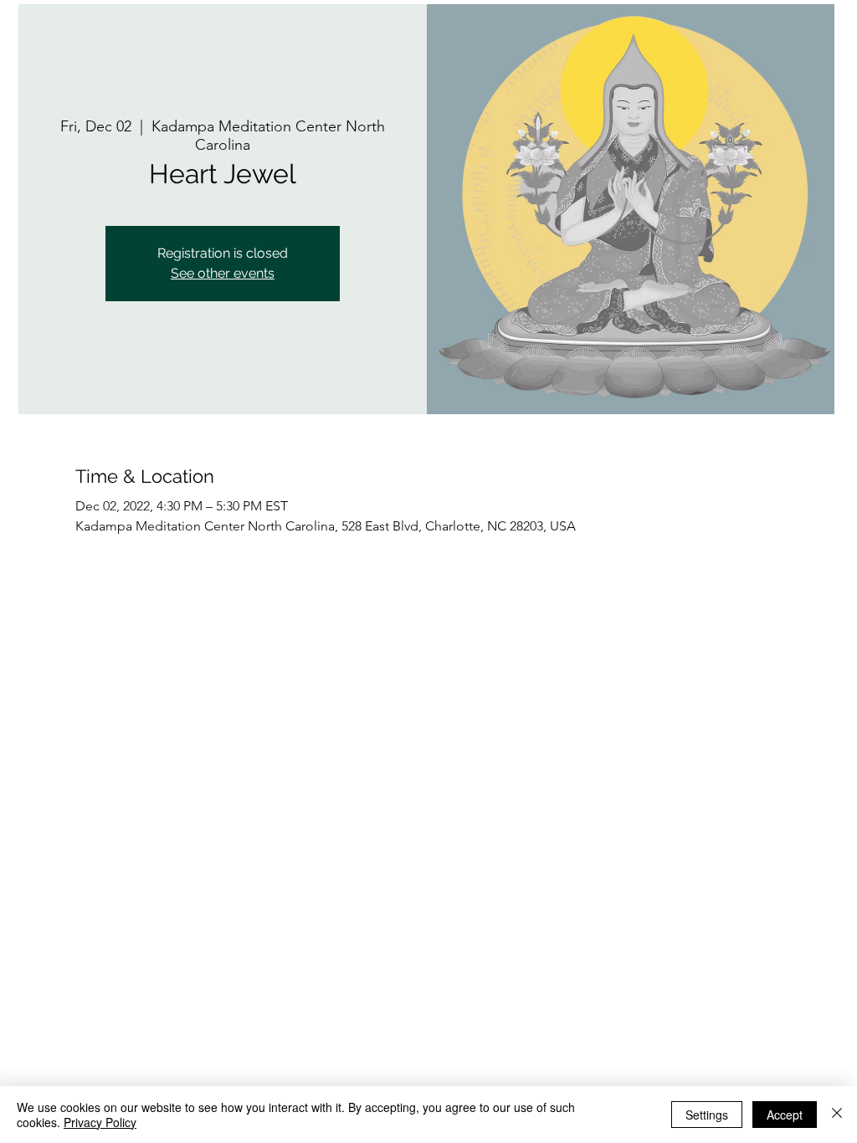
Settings (706, 1114)
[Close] (837, 1114)
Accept (785, 1114)
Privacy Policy (100, 1122)
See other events (223, 273)
